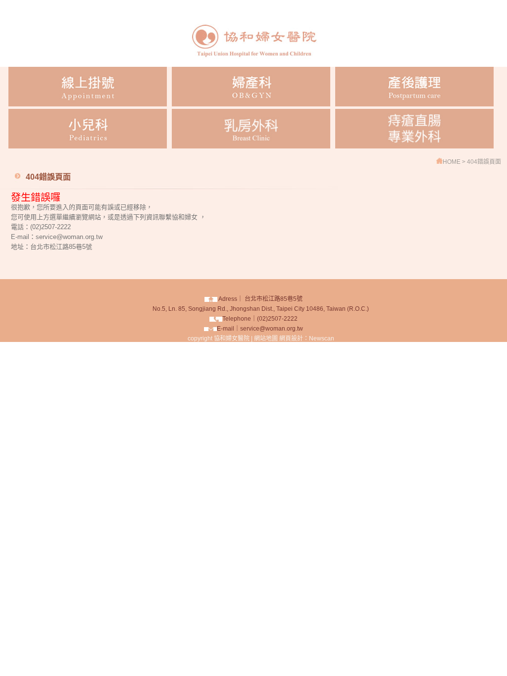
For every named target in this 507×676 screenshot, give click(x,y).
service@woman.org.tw (271, 328)
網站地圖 (266, 338)
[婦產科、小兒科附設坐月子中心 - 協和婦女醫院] (253, 64)
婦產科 (251, 86)
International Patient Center (414, 128)
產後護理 (414, 86)
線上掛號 (87, 86)
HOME (452, 161)
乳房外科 (251, 128)
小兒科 (87, 128)
